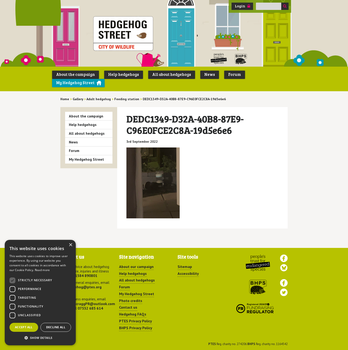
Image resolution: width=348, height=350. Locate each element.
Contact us (128, 307)
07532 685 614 (90, 308)
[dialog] (40, 292)
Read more (42, 270)
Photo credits (130, 300)
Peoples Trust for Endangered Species (219, 59)
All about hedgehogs (171, 74)
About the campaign (75, 74)
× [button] (70, 245)
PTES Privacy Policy (135, 321)
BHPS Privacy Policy (135, 327)
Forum (234, 74)
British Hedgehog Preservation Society (241, 59)
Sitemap (185, 266)
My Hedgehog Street (75, 82)
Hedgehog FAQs (132, 314)
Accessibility (188, 273)
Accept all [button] (24, 327)
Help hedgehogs (123, 74)
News (209, 74)
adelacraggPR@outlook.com (90, 303)
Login (240, 6)
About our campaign (136, 266)
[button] (40, 338)
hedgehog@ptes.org (84, 287)
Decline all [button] (55, 327)
